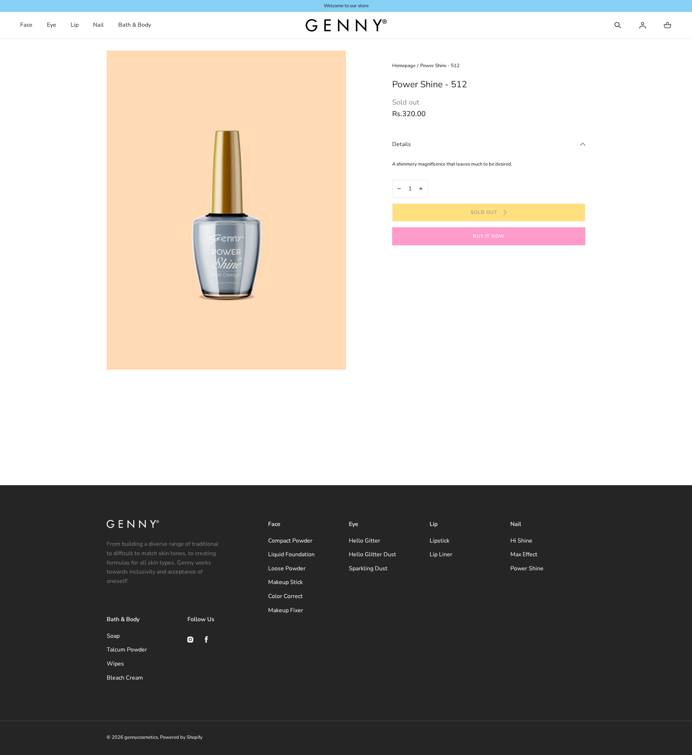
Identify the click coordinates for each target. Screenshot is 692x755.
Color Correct (285, 596)
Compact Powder (290, 541)
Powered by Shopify (181, 737)
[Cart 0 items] (667, 25)
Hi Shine (521, 541)
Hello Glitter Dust (372, 554)
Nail (98, 25)
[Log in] (642, 25)
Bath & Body (134, 25)
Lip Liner (441, 554)
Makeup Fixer (285, 610)
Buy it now (489, 236)
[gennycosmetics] (346, 25)
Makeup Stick (285, 582)
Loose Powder (287, 568)
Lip (75, 25)
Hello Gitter (364, 541)
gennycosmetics (141, 737)
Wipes (115, 664)
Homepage (404, 65)
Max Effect (523, 554)
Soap (113, 636)
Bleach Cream (125, 678)
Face (26, 25)
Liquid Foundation (291, 554)
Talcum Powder (127, 650)
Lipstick (439, 541)
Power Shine (527, 568)
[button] (617, 25)
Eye (51, 25)
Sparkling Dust (368, 568)
